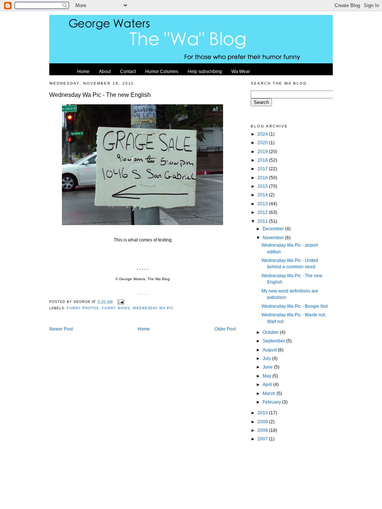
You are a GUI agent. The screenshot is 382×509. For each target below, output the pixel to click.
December (274, 228)
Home (144, 328)
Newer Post (61, 328)
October (271, 332)
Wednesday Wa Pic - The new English (100, 94)
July (267, 358)
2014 (263, 194)
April (268, 384)
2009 (263, 421)
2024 (263, 134)
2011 (263, 221)
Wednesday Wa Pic (153, 308)
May (267, 375)
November (274, 237)
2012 (263, 212)
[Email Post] (120, 302)
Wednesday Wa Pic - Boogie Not (295, 306)
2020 (263, 142)
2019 (263, 151)
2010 (263, 412)
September (274, 340)
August (270, 349)
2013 (263, 203)
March (269, 393)
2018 (263, 160)
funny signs (116, 308)
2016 (263, 177)
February (272, 401)
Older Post (225, 328)
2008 (263, 430)
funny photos (83, 308)
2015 (263, 186)
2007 (263, 438)
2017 (263, 168)
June (268, 366)
